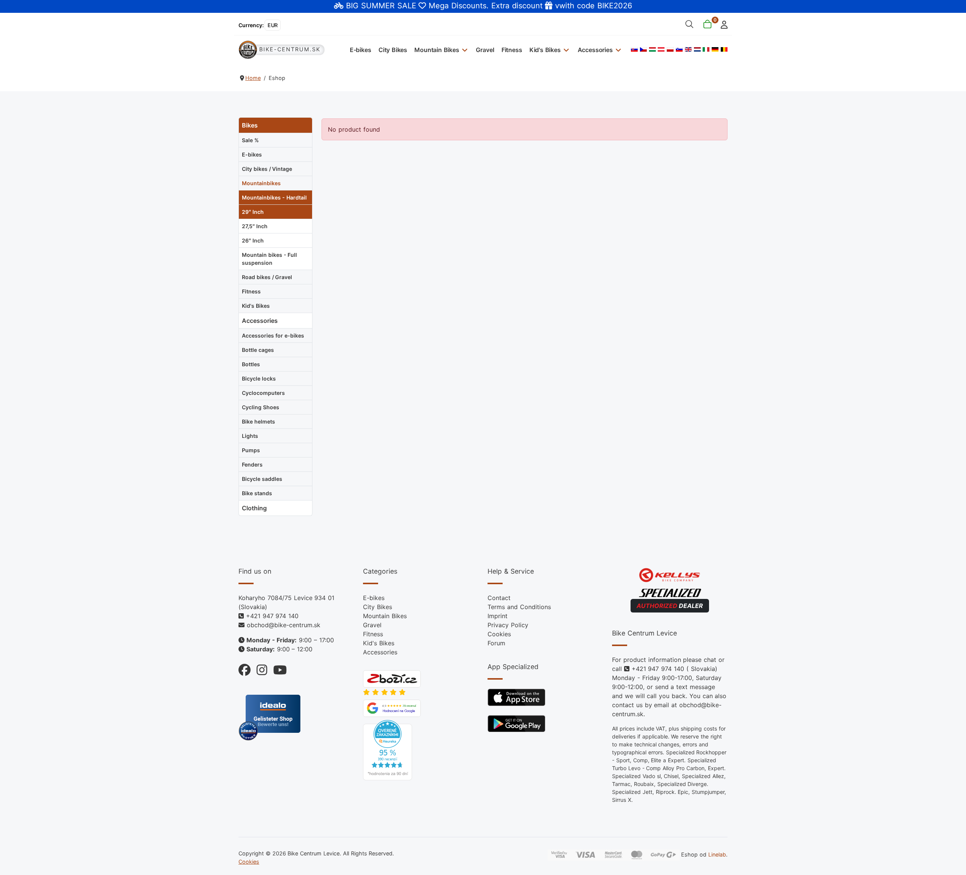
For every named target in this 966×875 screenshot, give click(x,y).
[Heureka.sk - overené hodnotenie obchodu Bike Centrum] (387, 750)
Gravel (485, 50)
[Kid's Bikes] (565, 49)
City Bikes (392, 50)
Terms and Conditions (519, 607)
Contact (499, 598)
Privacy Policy (508, 625)
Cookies (499, 634)
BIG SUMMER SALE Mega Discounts (416, 5)
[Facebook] (244, 668)
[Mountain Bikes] (464, 49)
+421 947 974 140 (272, 616)
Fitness (511, 50)
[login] (722, 24)
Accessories (595, 50)
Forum (496, 643)
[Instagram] (259, 668)
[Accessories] (617, 49)
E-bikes (360, 50)
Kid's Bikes (545, 50)
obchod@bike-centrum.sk (283, 625)
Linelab (717, 854)
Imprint (498, 616)
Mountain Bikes (436, 50)
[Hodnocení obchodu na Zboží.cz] (392, 678)
